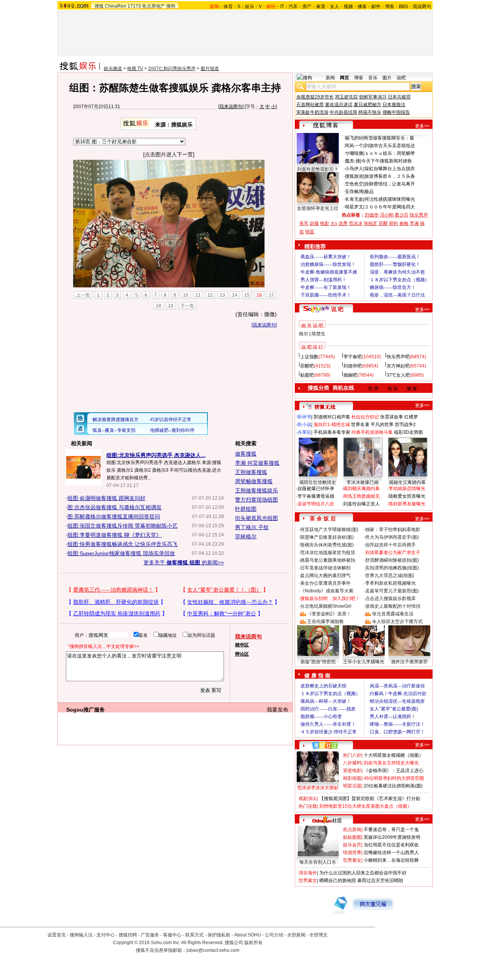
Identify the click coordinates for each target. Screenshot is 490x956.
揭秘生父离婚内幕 (407, 482)
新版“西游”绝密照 (318, 661)
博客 (389, 6)
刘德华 (372, 215)
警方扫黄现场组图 (256, 500)
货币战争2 (405, 424)
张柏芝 (370, 223)
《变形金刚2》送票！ (329, 614)
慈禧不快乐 (369, 112)
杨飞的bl (354, 138)
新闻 (330, 77)
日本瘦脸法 (393, 104)
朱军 (304, 223)
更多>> (422, 126)
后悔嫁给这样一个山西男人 (391, 852)
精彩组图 (352, 778)
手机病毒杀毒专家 (332, 432)
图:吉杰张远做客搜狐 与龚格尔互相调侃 (114, 507)
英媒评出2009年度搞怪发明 (392, 837)
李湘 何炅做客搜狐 (257, 463)
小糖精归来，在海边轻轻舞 (391, 860)
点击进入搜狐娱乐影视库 (390, 598)
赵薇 (314, 223)
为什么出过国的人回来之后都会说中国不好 (363, 873)
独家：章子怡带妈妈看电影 (392, 529)
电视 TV (135, 68)
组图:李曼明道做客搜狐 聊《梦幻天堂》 (114, 535)
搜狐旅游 (354, 176)
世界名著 (360, 424)
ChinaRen (115, 6)
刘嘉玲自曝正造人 (361, 504)
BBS (403, 6)
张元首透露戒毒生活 (392, 614)
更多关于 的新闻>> (184, 562)
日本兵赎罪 (399, 97)
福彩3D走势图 (408, 432)
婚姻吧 (350, 375)
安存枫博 (354, 191)
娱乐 (249, 6)
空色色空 (354, 184)
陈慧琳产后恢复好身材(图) (327, 537)
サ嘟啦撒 (354, 153)
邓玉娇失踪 (346, 97)
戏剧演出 (308, 798)
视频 (348, 6)
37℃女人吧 (398, 375)
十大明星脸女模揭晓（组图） (393, 755)
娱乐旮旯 (352, 845)
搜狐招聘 (128, 935)
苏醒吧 (307, 366)
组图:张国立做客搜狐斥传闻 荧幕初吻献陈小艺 (122, 526)
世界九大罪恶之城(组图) (389, 575)
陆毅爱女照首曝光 (407, 496)
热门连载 (308, 806)
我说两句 (422, 6)
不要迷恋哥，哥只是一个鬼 (391, 829)
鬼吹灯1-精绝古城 (332, 424)
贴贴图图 (352, 837)
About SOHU (247, 935)
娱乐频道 (113, 68)
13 (222, 295)
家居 (320, 6)
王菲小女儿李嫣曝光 (363, 661)
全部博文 (318, 935)
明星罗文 (354, 207)
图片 (387, 77)
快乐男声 (419, 215)
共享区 (304, 432)
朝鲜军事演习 (373, 97)
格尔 (303, 333)
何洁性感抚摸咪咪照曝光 (389, 199)
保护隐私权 (218, 935)
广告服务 (150, 935)
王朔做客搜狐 (251, 472)
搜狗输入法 (81, 935)
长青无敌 (354, 199)
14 (234, 295)
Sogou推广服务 (85, 710)
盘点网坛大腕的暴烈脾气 (325, 575)
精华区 (242, 645)
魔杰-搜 (352, 161)
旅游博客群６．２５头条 (389, 176)
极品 (369, 191)
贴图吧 (307, 375)
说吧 (401, 77)
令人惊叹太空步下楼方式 (397, 621)
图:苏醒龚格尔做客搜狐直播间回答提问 (113, 516)
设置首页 (56, 935)
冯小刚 (387, 215)
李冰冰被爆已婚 (362, 482)
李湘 (414, 223)
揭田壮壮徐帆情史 (317, 482)
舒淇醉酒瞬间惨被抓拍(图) (392, 560)
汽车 (293, 6)
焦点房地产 (153, 6)
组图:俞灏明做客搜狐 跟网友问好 (106, 498)
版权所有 (253, 942)
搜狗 (170, 6)
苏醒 (383, 223)
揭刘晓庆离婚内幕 (361, 488)
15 (247, 295)
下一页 (187, 305)
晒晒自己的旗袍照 (337, 880)
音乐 (372, 77)
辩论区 (242, 654)
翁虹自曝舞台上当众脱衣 (389, 168)
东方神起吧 (398, 366)
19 (170, 305)
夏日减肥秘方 (367, 104)
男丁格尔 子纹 (252, 527)
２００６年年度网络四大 (389, 207)
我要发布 (277, 710)
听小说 (304, 424)
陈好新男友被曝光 (407, 504)
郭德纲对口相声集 (332, 417)
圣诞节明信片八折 (315, 504)
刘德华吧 (352, 366)
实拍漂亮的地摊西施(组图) (392, 568)
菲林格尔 (245, 536)
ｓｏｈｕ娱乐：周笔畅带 (389, 153)
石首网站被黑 (310, 104)
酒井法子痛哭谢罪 (409, 661)
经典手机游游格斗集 (372, 432)
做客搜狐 (245, 454)
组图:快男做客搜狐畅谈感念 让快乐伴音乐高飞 (122, 544)
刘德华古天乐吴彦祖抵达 (389, 145)
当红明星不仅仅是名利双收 (391, 845)
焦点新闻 (352, 829)
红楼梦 (411, 417)
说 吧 (337, 309)
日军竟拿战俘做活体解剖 (325, 568)
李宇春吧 (352, 356)
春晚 (403, 223)
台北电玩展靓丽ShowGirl (325, 606)
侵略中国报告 (396, 112)
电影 (324, 223)
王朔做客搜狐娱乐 (256, 490)
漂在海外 (308, 873)
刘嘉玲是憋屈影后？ (317, 169)
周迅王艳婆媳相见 (361, 496)
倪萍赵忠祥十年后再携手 (390, 545)
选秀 (343, 223)
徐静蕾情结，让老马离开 (389, 184)
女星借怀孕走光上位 (317, 208)
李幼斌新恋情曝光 (407, 488)
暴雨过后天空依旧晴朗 (380, 880)
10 (185, 295)
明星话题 (352, 786)
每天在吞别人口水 (317, 862)
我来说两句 (230, 106)
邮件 (376, 6)
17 (271, 295)
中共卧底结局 (343, 112)
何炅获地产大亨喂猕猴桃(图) (329, 529)
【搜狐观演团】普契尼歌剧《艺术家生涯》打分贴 (369, 798)
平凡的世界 (382, 424)
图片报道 (210, 68)
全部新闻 (296, 935)
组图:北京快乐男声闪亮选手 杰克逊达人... (156, 455)
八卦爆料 (352, 763)
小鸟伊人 (354, 168)
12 (210, 295)
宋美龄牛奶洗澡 (312, 112)
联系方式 (194, 935)
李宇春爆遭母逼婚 (315, 496)
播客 (362, 6)
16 (259, 295)
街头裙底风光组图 (256, 518)
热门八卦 (352, 755)
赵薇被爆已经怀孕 (315, 488)
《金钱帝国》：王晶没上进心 (393, 770)
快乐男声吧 (398, 356)
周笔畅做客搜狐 (254, 481)
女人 (334, 6)
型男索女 (352, 860)
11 (198, 295)
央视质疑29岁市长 (315, 97)
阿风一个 (354, 145)
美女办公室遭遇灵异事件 (325, 583)
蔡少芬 (401, 215)
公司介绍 (274, 935)
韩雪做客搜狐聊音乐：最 (389, 138)
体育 (228, 6)
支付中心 (105, 935)
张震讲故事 (391, 417)
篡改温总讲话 (339, 104)
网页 (344, 77)
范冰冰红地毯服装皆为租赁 (327, 552)
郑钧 (393, 223)
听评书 (304, 417)
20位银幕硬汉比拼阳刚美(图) (393, 786)
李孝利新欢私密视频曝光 (390, 583)
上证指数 (309, 356)
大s (333, 223)
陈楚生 (318, 333)
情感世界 (352, 852)
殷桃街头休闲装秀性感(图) (327, 545)
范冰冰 (356, 223)
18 (158, 305)
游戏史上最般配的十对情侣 (392, 606)
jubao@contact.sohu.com (212, 950)
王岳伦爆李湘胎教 (325, 621)
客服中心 (172, 935)
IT (282, 6)
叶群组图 (245, 509)
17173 (134, 6)
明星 (309, 231)
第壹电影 (352, 770)
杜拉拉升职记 (365, 417)
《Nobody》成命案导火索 (326, 591)
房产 (307, 6)
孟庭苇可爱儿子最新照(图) (392, 591)
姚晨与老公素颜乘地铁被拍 (327, 560)
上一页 (83, 295)
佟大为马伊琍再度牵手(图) (392, 537)
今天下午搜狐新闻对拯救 (386, 161)
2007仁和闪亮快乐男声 (172, 68)
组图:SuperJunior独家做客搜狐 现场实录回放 (121, 553)
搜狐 (99, 6)
